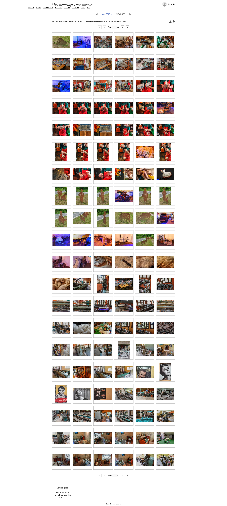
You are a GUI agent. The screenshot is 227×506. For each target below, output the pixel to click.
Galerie (106, 14)
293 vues (62, 498)
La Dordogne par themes (86, 21)
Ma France (56, 21)
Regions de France (68, 21)
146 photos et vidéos (62, 492)
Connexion (171, 4)
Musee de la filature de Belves (109, 21)
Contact (67, 8)
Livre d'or (75, 8)
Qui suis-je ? (48, 8)
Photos (38, 8)
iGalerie (118, 504)
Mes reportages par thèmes (72, 4)
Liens (83, 8)
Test (88, 8)
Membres (120, 14)
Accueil (31, 8)
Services (58, 8)
